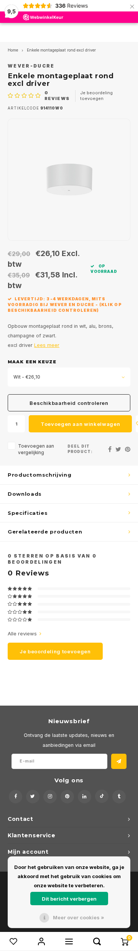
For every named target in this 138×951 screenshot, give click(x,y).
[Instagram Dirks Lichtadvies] (50, 796)
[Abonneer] (119, 761)
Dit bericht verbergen (69, 899)
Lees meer (46, 345)
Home (13, 50)
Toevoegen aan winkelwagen (80, 424)
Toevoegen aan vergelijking (36, 449)
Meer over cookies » (78, 917)
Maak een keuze (32, 361)
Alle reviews (22, 633)
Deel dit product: (80, 449)
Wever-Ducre (31, 66)
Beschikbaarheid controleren (69, 403)
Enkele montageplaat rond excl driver (61, 50)
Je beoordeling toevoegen (96, 96)
